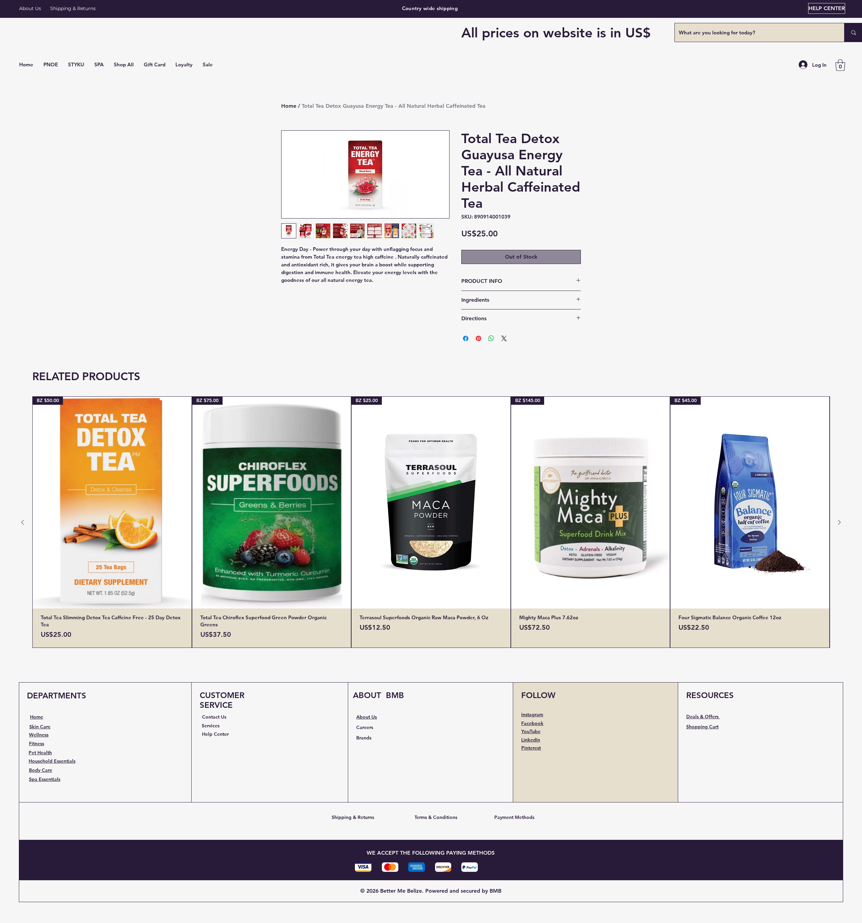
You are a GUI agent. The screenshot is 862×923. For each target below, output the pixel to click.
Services (211, 726)
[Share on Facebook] (466, 338)
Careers (364, 727)
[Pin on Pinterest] (478, 338)
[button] (124, 64)
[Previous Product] (23, 522)
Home (288, 106)
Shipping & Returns (353, 817)
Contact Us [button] (214, 717)
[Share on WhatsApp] (491, 338)
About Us (30, 8)
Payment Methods (514, 817)
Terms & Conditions (436, 817)
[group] (431, 522)
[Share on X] (504, 338)
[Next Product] (839, 522)
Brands (363, 738)
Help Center (215, 734)
